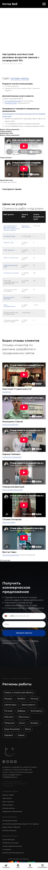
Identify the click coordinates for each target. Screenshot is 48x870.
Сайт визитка (8, 250)
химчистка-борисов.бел (10, 555)
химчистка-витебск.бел (10, 424)
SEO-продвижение (9, 305)
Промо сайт (8, 242)
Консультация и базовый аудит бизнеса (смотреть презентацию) (11, 228)
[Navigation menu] (44, 4)
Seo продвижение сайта (13, 101)
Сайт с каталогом (10, 258)
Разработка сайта (11, 103)
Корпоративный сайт (10, 266)
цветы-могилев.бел (8, 522)
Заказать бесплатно (26, 226)
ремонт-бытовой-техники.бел (12, 489)
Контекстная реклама (8, 298)
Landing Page (9, 236)
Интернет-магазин (11, 273)
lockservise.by (19, 78)
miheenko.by (6, 392)
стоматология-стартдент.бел (12, 457)
